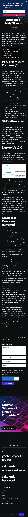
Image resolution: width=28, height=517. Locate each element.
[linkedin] (14, 445)
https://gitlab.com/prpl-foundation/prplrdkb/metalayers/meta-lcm (13, 328)
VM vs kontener (8, 53)
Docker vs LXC (8, 55)
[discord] (17, 445)
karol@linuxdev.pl (15, 440)
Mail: (9, 440)
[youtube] (10, 445)
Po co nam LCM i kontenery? (11, 51)
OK (21, 514)
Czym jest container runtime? (12, 57)
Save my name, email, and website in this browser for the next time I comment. (13, 372)
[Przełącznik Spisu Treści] (18, 49)
